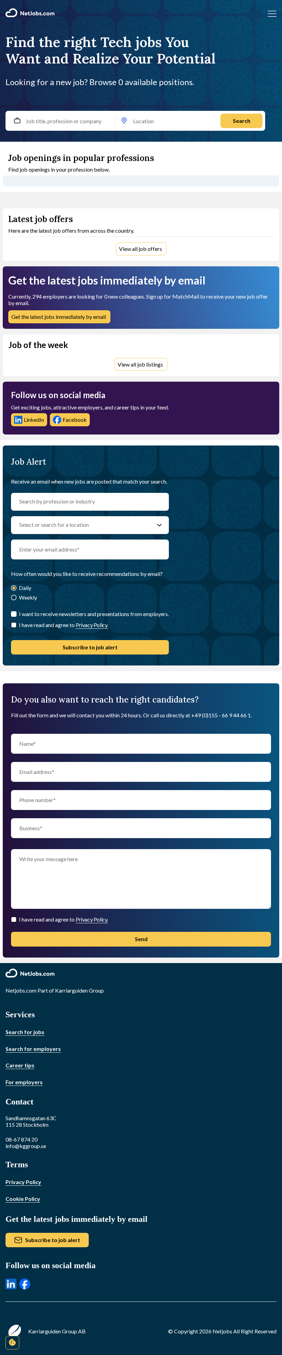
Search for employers (33, 1048)
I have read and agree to (63, 625)
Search (241, 120)
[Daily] (14, 588)
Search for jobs (25, 1032)
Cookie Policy (23, 1198)
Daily (25, 587)
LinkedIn (34, 419)
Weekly (28, 597)
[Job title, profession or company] (17, 121)
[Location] (124, 121)
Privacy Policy (23, 1182)
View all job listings (140, 364)
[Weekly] (14, 598)
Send (141, 939)
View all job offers (140, 248)
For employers (24, 1082)
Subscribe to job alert (90, 647)
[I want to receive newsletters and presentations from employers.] (14, 614)
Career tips (20, 1065)
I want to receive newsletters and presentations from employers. (94, 614)
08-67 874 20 (21, 1139)
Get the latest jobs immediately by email (58, 316)
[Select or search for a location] (159, 525)
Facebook (75, 419)
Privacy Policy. (92, 625)
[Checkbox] (14, 625)
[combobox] (141, 121)
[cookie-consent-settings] (12, 1343)
